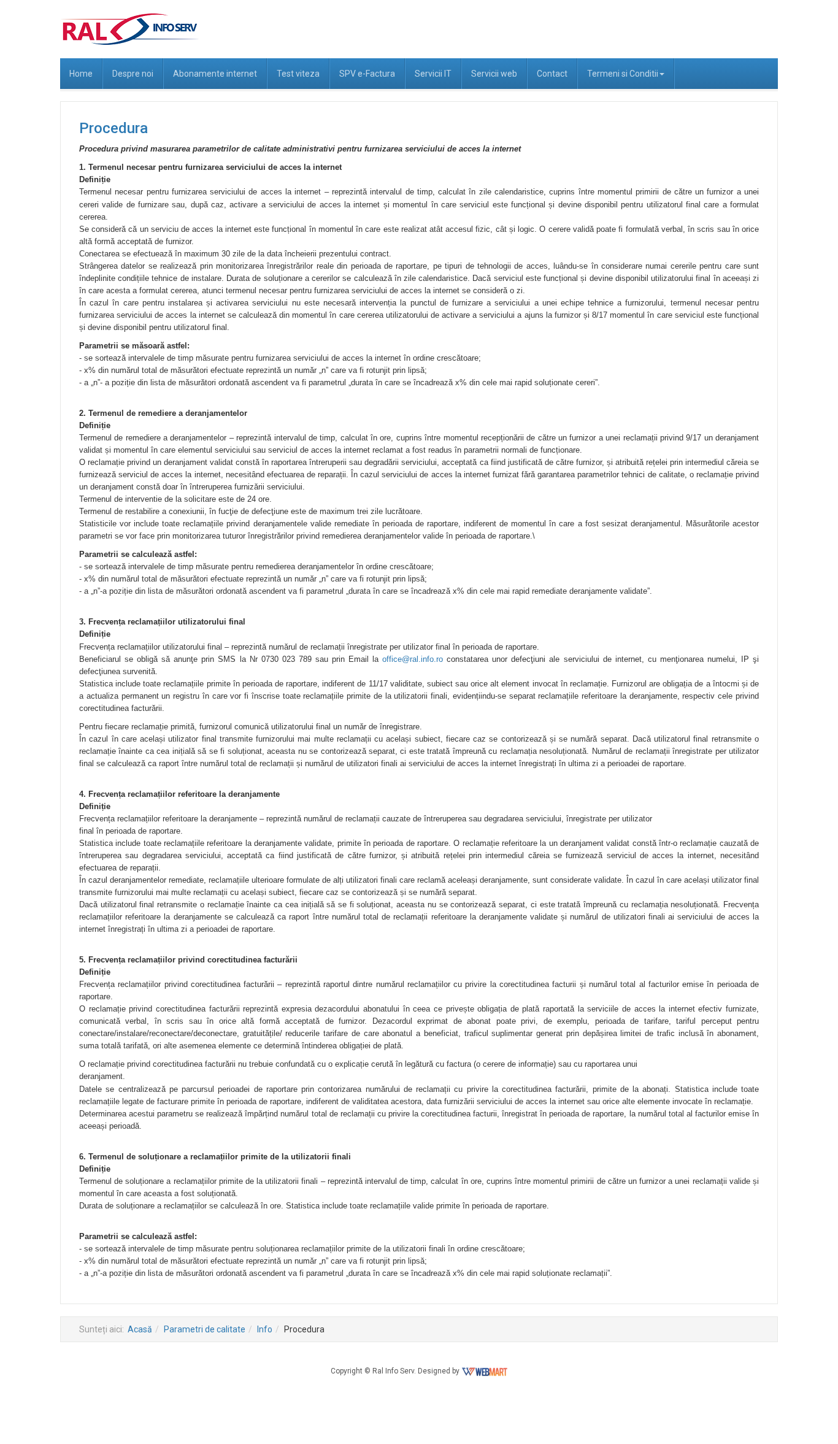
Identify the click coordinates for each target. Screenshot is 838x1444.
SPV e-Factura (367, 74)
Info (264, 1329)
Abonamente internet (215, 74)
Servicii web (494, 74)
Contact (552, 74)
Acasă (140, 1329)
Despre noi (132, 74)
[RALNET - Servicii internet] (129, 29)
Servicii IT (433, 74)
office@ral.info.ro (412, 659)
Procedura (113, 128)
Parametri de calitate (204, 1329)
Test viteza (298, 74)
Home (81, 74)
